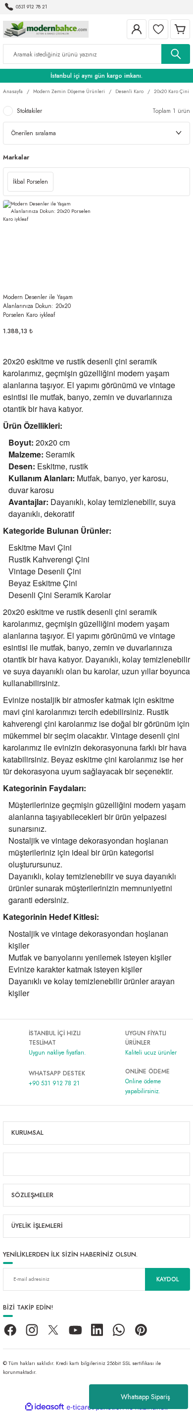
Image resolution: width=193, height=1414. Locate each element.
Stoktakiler (29, 110)
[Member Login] (136, 29)
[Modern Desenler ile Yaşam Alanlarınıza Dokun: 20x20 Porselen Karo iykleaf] (48, 245)
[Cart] (180, 29)
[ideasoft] (44, 1407)
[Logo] (46, 28)
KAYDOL (167, 1279)
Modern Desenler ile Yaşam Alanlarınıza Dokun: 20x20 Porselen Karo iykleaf (38, 306)
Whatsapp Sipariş (145, 1397)
